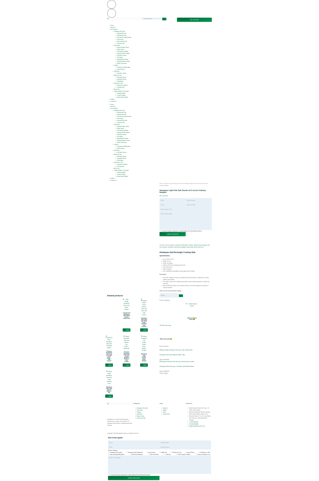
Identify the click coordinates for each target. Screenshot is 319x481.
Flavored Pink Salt (122, 41)
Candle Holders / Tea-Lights (121, 91)
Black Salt (116, 89)
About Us (113, 27)
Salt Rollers (120, 81)
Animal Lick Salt (118, 83)
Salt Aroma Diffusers (137, 454)
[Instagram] (166, 2)
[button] (164, 196)
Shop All (196, 245)
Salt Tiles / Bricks (122, 73)
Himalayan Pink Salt (119, 31)
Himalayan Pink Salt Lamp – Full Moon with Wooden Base (177, 366)
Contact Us (113, 101)
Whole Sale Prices (199, 247)
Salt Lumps (120, 39)
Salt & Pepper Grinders (184, 454)
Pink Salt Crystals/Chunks (124, 37)
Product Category (113, 450)
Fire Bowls (120, 57)
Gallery (112, 99)
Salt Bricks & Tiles (205, 452)
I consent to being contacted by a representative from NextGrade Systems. (181, 231)
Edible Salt (164, 452)
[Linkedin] (170, 2)
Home (112, 25)
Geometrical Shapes (122, 51)
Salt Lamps (117, 45)
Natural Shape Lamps (123, 47)
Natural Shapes (121, 93)
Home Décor (151, 452)
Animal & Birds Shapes (123, 53)
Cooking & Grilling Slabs (123, 67)
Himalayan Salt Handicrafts (135, 452)
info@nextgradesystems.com (125, 9)
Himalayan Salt (168, 183)
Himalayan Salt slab (173, 247)
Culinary (116, 65)
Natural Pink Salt (121, 33)
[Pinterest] (175, 2)
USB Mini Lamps (121, 55)
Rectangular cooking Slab (186, 247)
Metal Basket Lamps (122, 59)
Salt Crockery (121, 69)
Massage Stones (121, 77)
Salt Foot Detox (154, 454)
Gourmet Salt (120, 43)
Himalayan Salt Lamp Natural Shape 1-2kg (172, 354)
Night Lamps (120, 49)
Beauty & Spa (117, 75)
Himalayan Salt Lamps (116, 452)
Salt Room (117, 71)
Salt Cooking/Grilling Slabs (117, 454)
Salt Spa (168, 454)
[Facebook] (162, 2)
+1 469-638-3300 (121, 1)
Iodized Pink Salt (121, 35)
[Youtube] (179, 2)
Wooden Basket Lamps (123, 61)
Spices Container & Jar (204, 454)
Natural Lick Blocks (122, 85)
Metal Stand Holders (122, 97)
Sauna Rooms (191, 452)
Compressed (120, 87)
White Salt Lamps (122, 63)
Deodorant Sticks (122, 79)
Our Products (114, 29)
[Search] (164, 19)
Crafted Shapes (121, 95)
